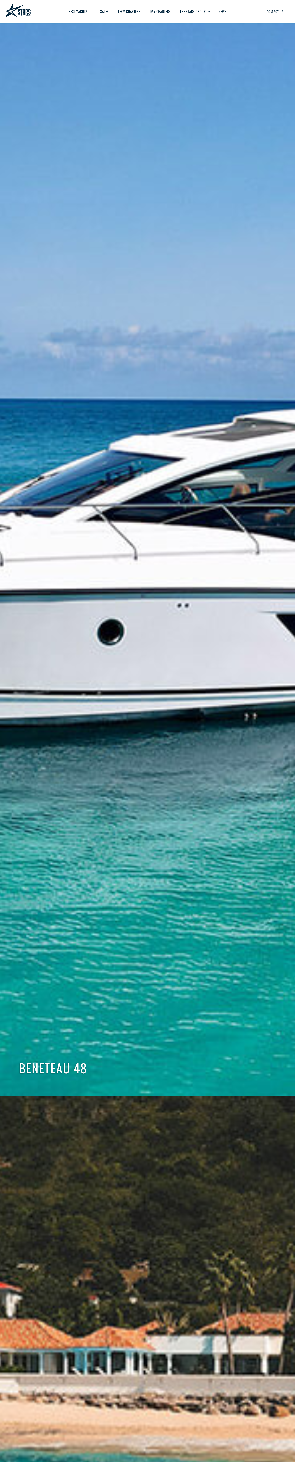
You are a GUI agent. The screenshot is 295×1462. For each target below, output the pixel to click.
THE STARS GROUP (192, 11)
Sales (104, 11)
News (222, 11)
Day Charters (160, 11)
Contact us (275, 11)
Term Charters (129, 11)
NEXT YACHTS (78, 11)
